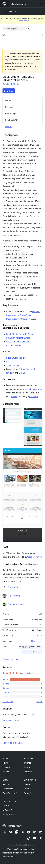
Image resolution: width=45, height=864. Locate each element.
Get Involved (30, 780)
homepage (37, 652)
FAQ (8, 361)
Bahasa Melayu (15, 826)
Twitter (21, 369)
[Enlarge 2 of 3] (39, 411)
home (39, 647)
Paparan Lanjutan (10, 659)
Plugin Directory (9, 11)
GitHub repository (33, 389)
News (5, 763)
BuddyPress (9, 814)
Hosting (6, 767)
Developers (7, 788)
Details (8, 100)
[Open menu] (41, 4)
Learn (5, 780)
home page (27, 652)
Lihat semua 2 (36, 641)
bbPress (7, 810)
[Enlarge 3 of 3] (39, 451)
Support (8, 126)
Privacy (5, 771)
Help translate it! (22, 20)
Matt (6, 805)
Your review (7, 701)
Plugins (27, 767)
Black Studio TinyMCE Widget (20, 334)
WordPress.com (11, 801)
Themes (27, 763)
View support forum (11, 720)
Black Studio (13, 84)
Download (8, 91)
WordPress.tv (9, 793)
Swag (27, 793)
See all (39, 701)
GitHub (22, 373)
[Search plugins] (29, 28)
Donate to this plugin (12, 743)
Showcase (28, 758)
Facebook (31, 369)
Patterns (28, 771)
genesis (32, 647)
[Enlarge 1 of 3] (18, 411)
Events (27, 784)
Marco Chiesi (14, 596)
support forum (34, 557)
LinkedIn (10, 373)
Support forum (12, 365)
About (5, 758)
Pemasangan (11, 113)
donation (33, 396)
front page (23, 647)
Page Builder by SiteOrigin (18, 319)
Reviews (9, 107)
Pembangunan (11, 120)
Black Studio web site (16, 358)
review (14, 396)
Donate (28, 788)
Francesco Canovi (16, 604)
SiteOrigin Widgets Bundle (18, 338)
